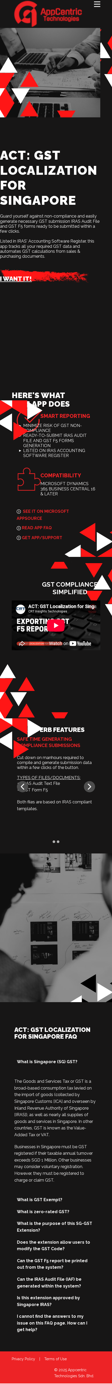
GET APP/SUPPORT (41, 537)
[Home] (48, 14)
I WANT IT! (16, 278)
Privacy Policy (23, 1359)
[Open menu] (97, 4)
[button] (22, 786)
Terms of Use (55, 1359)
